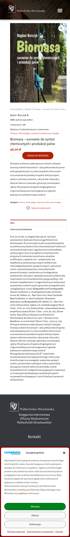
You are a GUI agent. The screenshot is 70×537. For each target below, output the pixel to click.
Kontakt (59, 531)
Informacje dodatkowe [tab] (21, 229)
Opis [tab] (12, 223)
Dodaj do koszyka (38, 155)
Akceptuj (35, 506)
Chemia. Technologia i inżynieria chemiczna (31, 133)
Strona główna (16, 109)
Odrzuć (35, 515)
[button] (64, 452)
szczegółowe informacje (26, 493)
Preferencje (35, 524)
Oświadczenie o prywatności (40, 531)
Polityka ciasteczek (16, 531)
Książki (28, 109)
